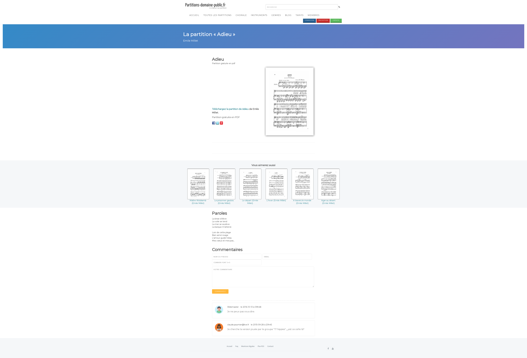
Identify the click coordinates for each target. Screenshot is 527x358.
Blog (288, 15)
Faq (236, 346)
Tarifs (300, 15)
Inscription (323, 20)
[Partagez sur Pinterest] (221, 123)
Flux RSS (261, 346)
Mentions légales (248, 346)
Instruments (259, 15)
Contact (270, 346)
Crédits (336, 20)
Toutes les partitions (217, 15)
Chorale (241, 15)
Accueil (194, 15)
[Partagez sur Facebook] (213, 123)
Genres (276, 15)
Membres (313, 15)
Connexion (309, 20)
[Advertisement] (236, 87)
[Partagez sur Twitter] (217, 123)
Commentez (220, 291)
